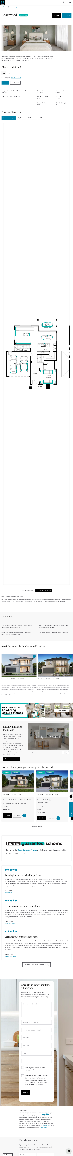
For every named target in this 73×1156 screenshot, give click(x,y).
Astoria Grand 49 (10, 956)
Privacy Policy (45, 1114)
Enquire (56, 15)
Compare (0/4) (71, 810)
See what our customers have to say (36, 965)
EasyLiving (6, 739)
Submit (25, 1092)
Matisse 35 (8, 892)
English (6, 1155)
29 (9, 73)
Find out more (9, 759)
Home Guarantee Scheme (27, 850)
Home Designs (14, 7)
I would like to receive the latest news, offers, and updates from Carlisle (35, 1069)
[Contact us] (64, 2)
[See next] (71, 665)
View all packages (36, 826)
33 (4, 73)
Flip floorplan (29, 590)
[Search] (58, 2)
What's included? (16, 78)
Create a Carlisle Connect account (36, 1075)
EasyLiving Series (10, 923)
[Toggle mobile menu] (70, 2)
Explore (17, 815)
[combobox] (8, 1154)
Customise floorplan (9, 118)
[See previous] (63, 752)
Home (5, 7)
